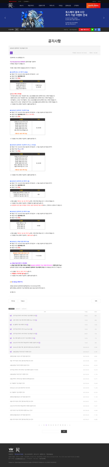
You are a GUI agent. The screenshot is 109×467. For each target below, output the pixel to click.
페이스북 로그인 (95, 29)
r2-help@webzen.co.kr (20, 458)
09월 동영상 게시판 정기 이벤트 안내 (19, 374)
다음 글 (22, 301)
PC (20, 1)
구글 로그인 (99, 29)
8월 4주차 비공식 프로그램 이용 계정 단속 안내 (21, 401)
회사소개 (36, 454)
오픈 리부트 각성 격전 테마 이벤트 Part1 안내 (24, 320)
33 (48, 425)
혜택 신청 (23, 29)
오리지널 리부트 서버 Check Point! (22, 329)
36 (55, 425)
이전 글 (13, 301)
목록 (96, 301)
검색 (64, 431)
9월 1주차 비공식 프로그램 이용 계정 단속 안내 (21, 360)
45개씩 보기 (24, 308)
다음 (104, 18)
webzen (12, 1)
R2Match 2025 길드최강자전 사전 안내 (20, 387)
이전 (5, 18)
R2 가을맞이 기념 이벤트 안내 (17, 392)
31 (44, 425)
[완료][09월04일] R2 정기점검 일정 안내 (20, 396)
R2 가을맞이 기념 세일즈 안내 (17, 383)
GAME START (93, 5)
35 (53, 425)
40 (65, 425)
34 (51, 425)
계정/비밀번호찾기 (73, 29)
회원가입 (94, 1)
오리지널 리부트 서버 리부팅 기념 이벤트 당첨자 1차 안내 (24, 369)
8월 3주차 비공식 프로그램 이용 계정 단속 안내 (21, 419)
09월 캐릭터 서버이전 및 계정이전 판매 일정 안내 (22, 378)
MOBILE (27, 1)
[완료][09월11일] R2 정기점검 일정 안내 (20, 356)
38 (60, 425)
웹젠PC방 (42, 454)
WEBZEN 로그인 (85, 29)
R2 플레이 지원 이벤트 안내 (20, 324)
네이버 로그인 (92, 29)
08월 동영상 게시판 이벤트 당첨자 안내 (19, 365)
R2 (11, 5)
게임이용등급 (49, 454)
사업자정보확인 (42, 458)
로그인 (99, 1)
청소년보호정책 (28, 454)
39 (62, 425)
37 (58, 425)
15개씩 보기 (11, 308)
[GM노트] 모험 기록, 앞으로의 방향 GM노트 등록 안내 (26, 347)
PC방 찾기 (28, 29)
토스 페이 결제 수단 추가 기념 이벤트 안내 (23, 338)
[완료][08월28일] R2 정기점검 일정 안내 (20, 415)
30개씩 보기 (18, 308)
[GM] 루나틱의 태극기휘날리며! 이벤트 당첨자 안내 (26, 342)
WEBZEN (11, 450)
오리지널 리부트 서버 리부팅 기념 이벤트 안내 (24, 315)
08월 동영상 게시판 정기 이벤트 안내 (22, 351)
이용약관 (11, 454)
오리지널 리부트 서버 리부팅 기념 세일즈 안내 (24, 333)
